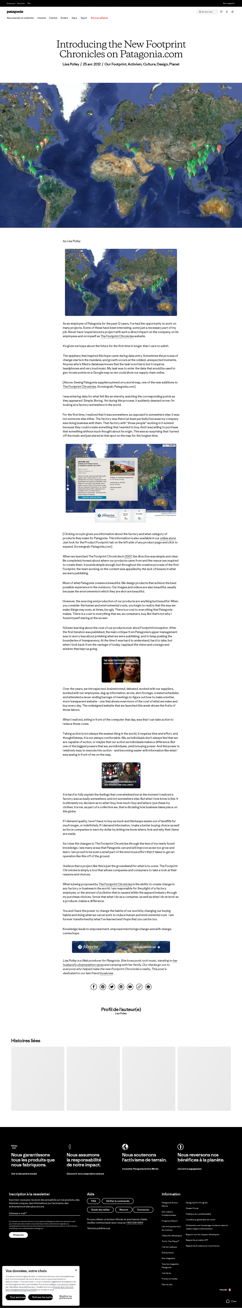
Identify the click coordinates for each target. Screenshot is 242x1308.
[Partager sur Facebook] (94, 987)
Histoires (21, 3)
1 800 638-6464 (134, 1222)
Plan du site (167, 1284)
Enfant (64, 17)
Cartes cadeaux (169, 1247)
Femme (53, 17)
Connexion (143, 1209)
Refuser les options (42, 1297)
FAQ (93, 1201)
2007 (128, 556)
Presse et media (169, 1278)
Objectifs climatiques (172, 1235)
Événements (168, 1252)
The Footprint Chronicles (117, 336)
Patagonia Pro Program (197, 1202)
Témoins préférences (98, 1228)
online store (168, 538)
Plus (29, 3)
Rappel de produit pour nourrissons (202, 1245)
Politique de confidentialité (22, 1228)
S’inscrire (18, 1235)
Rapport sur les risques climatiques (202, 1234)
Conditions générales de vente (200, 1219)
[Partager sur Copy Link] (139, 987)
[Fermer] (76, 1270)
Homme (42, 17)
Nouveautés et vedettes (20, 17)
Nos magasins (229, 3)
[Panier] (232, 12)
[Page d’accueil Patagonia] (15, 12)
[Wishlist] (221, 12)
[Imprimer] (148, 987)
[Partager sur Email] (130, 987)
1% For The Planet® (170, 1241)
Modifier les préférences (65, 1297)
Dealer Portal (192, 1208)
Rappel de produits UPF (197, 1240)
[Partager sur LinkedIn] (121, 987)
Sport (84, 17)
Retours (123, 1209)
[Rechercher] (207, 12)
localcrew (106, 973)
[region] (41, 1286)
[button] (231, 1301)
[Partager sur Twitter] (112, 987)
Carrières (166, 1273)
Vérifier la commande (117, 1201)
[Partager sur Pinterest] (103, 987)
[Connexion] (227, 12)
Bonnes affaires (99, 17)
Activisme (11, 3)
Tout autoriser (18, 1297)
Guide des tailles (100, 1209)
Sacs (74, 17)
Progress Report (170, 1220)
